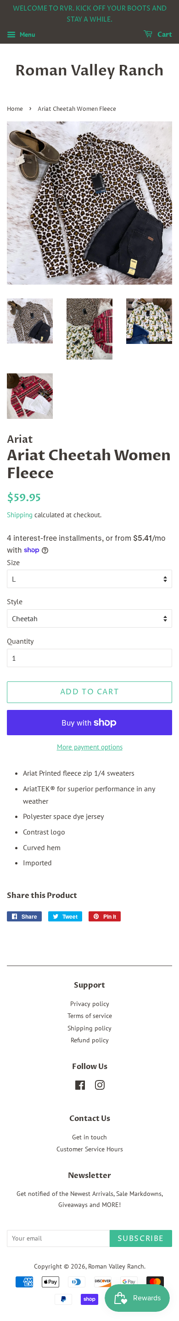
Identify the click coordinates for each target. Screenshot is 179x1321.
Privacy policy (89, 1004)
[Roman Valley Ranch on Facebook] (80, 1087)
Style (14, 601)
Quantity (20, 641)
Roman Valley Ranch (89, 71)
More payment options (90, 747)
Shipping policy (89, 1028)
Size (13, 562)
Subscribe (140, 1239)
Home (15, 109)
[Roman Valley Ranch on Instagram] (100, 1087)
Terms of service (89, 1016)
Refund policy (90, 1040)
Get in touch (89, 1137)
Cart (164, 34)
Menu (26, 34)
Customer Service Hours (89, 1149)
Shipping (20, 514)
